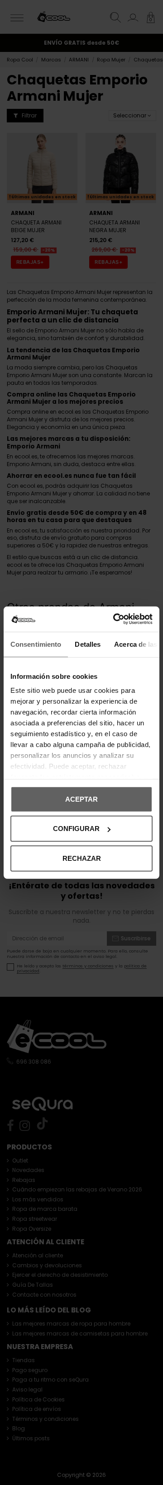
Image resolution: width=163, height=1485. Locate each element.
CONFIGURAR (76, 828)
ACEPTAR (81, 799)
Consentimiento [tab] (35, 644)
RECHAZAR (81, 858)
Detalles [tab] (88, 644)
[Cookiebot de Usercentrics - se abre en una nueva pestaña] (115, 619)
